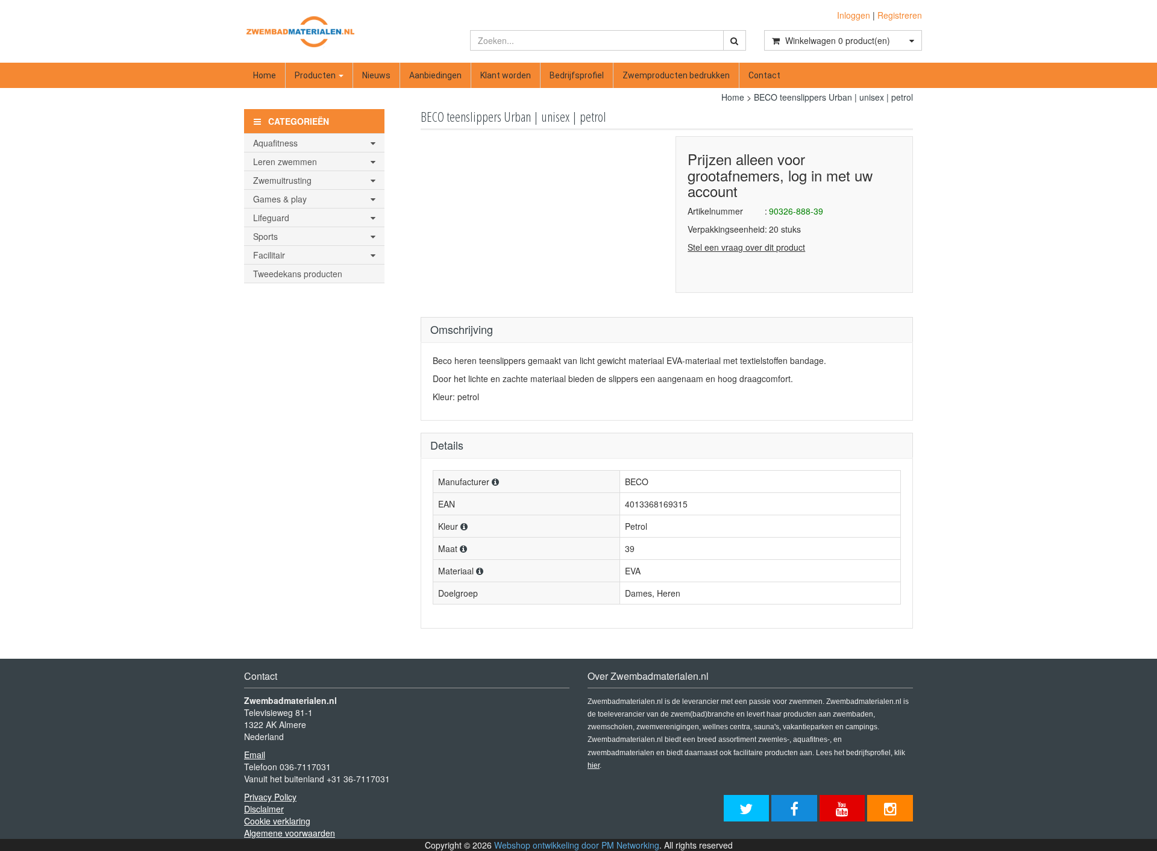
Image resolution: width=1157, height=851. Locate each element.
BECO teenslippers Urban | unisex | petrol (833, 97)
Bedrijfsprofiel (577, 75)
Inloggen (853, 15)
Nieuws (376, 75)
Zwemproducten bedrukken (676, 75)
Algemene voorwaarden (289, 833)
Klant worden (505, 75)
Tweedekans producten (297, 274)
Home (264, 75)
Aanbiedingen (435, 75)
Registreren (899, 15)
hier (594, 765)
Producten (316, 75)
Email (254, 755)
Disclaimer (264, 809)
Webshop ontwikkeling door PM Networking (576, 845)
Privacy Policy (270, 797)
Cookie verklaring (277, 821)
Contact (764, 75)
